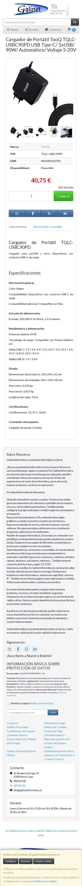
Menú (14, 29)
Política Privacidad (17, 727)
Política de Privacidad (42, 703)
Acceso (33, 29)
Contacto (54, 29)
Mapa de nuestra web (57, 739)
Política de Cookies (45, 881)
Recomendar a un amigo (48, 226)
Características (18, 226)
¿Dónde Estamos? (54, 735)
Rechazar (26, 861)
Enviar (53, 712)
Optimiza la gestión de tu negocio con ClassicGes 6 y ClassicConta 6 (59, 755)
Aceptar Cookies (43, 861)
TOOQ (45, 146)
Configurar (10, 861)
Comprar (63, 196)
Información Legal (54, 723)
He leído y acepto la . (32, 703)
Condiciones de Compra (21, 731)
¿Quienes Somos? (17, 735)
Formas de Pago (53, 731)
